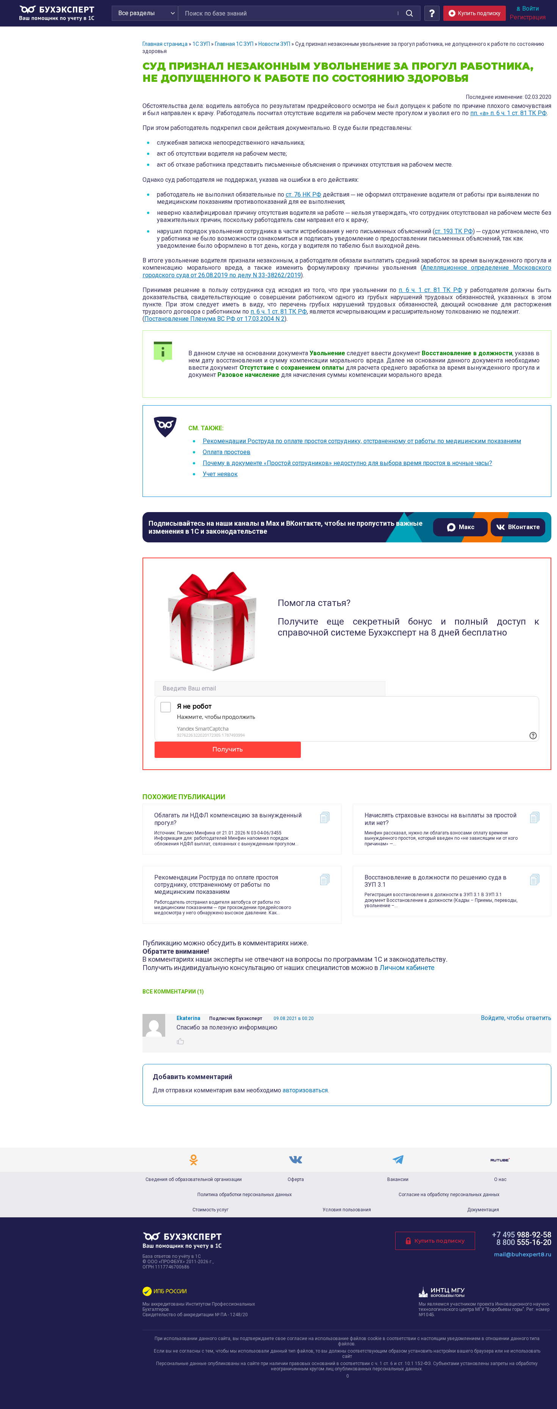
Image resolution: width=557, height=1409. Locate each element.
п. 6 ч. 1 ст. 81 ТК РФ (430, 290)
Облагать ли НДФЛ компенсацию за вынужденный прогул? (228, 819)
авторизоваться (305, 1090)
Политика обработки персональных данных (244, 1194)
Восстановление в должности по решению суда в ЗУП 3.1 (436, 881)
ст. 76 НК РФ (303, 194)
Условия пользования (346, 1209)
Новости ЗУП (274, 44)
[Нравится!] (180, 1041)
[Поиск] (409, 13)
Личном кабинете (407, 968)
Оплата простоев (226, 452)
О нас (500, 1179)
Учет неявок (220, 474)
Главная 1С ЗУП (234, 44)
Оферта (296, 1179)
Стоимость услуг (210, 1209)
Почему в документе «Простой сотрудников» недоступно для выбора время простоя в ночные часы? (347, 463)
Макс (466, 527)
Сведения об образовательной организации (194, 1179)
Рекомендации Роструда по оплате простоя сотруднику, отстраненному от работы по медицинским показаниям (362, 441)
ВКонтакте (524, 527)
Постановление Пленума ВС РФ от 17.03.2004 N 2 (214, 318)
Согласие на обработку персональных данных (449, 1194)
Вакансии (397, 1179)
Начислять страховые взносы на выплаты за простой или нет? (440, 819)
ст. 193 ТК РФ (454, 231)
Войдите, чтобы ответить (516, 1018)
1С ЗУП (201, 44)
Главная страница (165, 44)
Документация (483, 1209)
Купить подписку (440, 1240)
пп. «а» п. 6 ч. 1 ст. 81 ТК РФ (508, 113)
